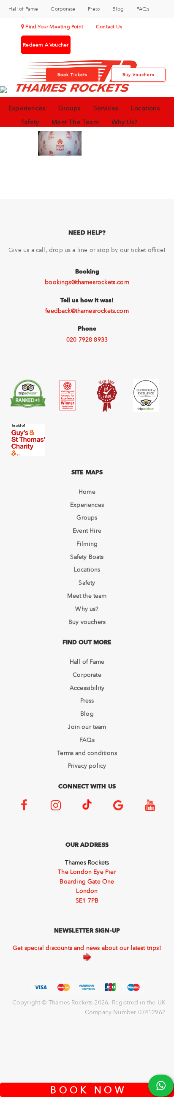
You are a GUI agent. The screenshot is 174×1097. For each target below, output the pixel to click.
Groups (69, 108)
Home (87, 491)
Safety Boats (86, 556)
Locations (145, 108)
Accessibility (87, 687)
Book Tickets (72, 74)
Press (94, 9)
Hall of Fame (23, 9)
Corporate (63, 9)
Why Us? (124, 122)
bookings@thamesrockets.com (87, 282)
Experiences (27, 108)
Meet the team (86, 595)
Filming (87, 543)
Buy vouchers (87, 621)
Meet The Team (75, 122)
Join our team (87, 726)
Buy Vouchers (138, 74)
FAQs (142, 9)
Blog (118, 9)
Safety (30, 122)
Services (105, 108)
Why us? (86, 608)
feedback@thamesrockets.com (87, 310)
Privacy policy (87, 765)
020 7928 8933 (87, 339)
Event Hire (87, 530)
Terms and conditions (87, 753)
